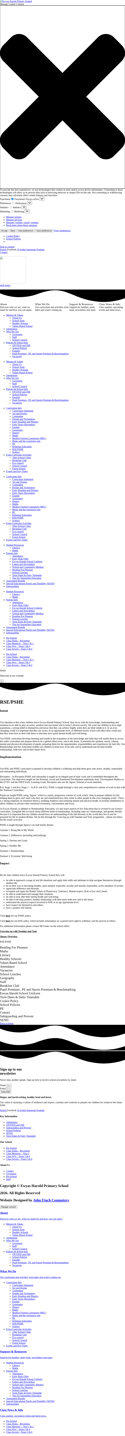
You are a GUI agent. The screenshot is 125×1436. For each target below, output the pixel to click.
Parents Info (12, 553)
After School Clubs (21, 457)
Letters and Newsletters (23, 564)
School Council (19, 340)
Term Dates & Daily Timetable (27, 575)
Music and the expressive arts (26, 441)
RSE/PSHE (17, 449)
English (16, 427)
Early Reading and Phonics (25, 422)
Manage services (14, 219)
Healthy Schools (20, 323)
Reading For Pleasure (22, 569)
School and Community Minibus (28, 567)
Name (3, 1085)
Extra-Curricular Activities (18, 455)
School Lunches (20, 572)
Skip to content (7, 246)
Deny (13, 231)
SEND (9, 1133)
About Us (17, 318)
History (15, 433)
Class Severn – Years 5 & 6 (19, 649)
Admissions (11, 329)
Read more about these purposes (21, 225)
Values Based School (22, 326)
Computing (17, 416)
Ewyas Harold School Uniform (27, 561)
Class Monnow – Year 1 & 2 (20, 643)
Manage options (13, 217)
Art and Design (19, 413)
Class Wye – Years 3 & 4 (18, 646)
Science (16, 452)
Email (3, 1088)
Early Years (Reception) (23, 424)
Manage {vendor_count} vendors (22, 222)
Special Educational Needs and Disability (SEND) (30, 583)
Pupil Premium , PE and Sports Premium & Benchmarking (40, 353)
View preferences (25, 231)
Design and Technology (23, 419)
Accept (4, 231)
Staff (14, 337)
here (8, 915)
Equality (16, 351)
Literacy (16, 547)
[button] (62, 97)
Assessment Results (15, 581)
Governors (17, 334)
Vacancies (17, 356)
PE (13, 444)
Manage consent (8, 1207)
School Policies (13, 239)
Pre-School (11, 638)
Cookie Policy (13, 236)
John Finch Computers (51, 1200)
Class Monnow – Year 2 (17, 1153)
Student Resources (15, 545)
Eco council (18, 463)
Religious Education (22, 446)
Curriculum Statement (22, 411)
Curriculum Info (14, 408)
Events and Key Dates (17, 471)
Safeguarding (12, 586)
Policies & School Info (17, 342)
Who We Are (12, 331)
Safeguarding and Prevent (18, 1127)
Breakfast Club (19, 460)
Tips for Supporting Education (26, 578)
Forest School (18, 468)
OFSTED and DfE (21, 345)
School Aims (18, 320)
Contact (10, 1171)
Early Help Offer (20, 558)
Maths (15, 435)
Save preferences (44, 231)
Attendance (17, 556)
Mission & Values (14, 315)
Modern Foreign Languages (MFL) (29, 438)
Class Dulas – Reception (18, 640)
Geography (17, 430)
